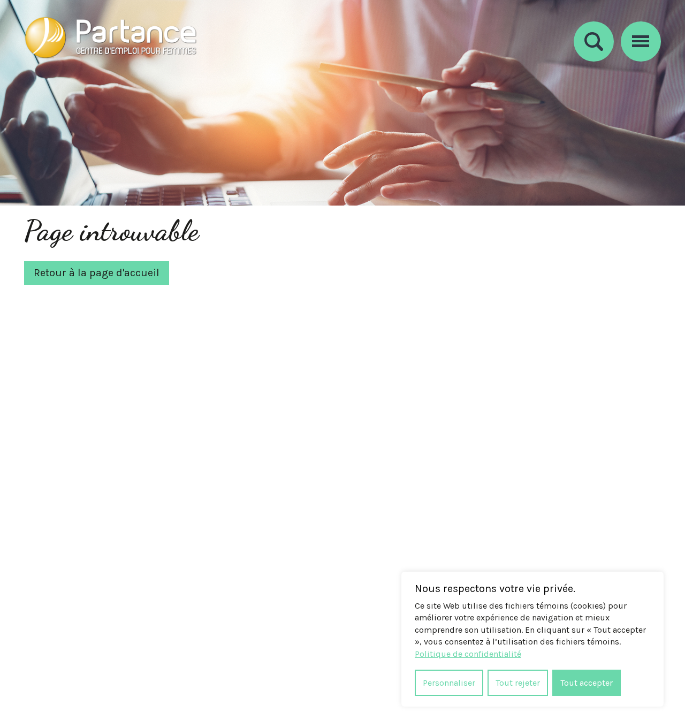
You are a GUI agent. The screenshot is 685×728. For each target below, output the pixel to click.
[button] (640, 39)
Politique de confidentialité (468, 654)
